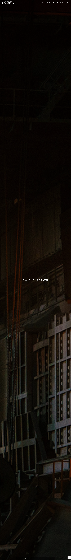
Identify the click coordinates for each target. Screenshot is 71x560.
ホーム (43, 2)
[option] (35, 280)
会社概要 (61, 2)
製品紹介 (53, 2)
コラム (57, 2)
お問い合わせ (67, 2)
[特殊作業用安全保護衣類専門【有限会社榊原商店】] (8, 2)
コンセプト (48, 2)
